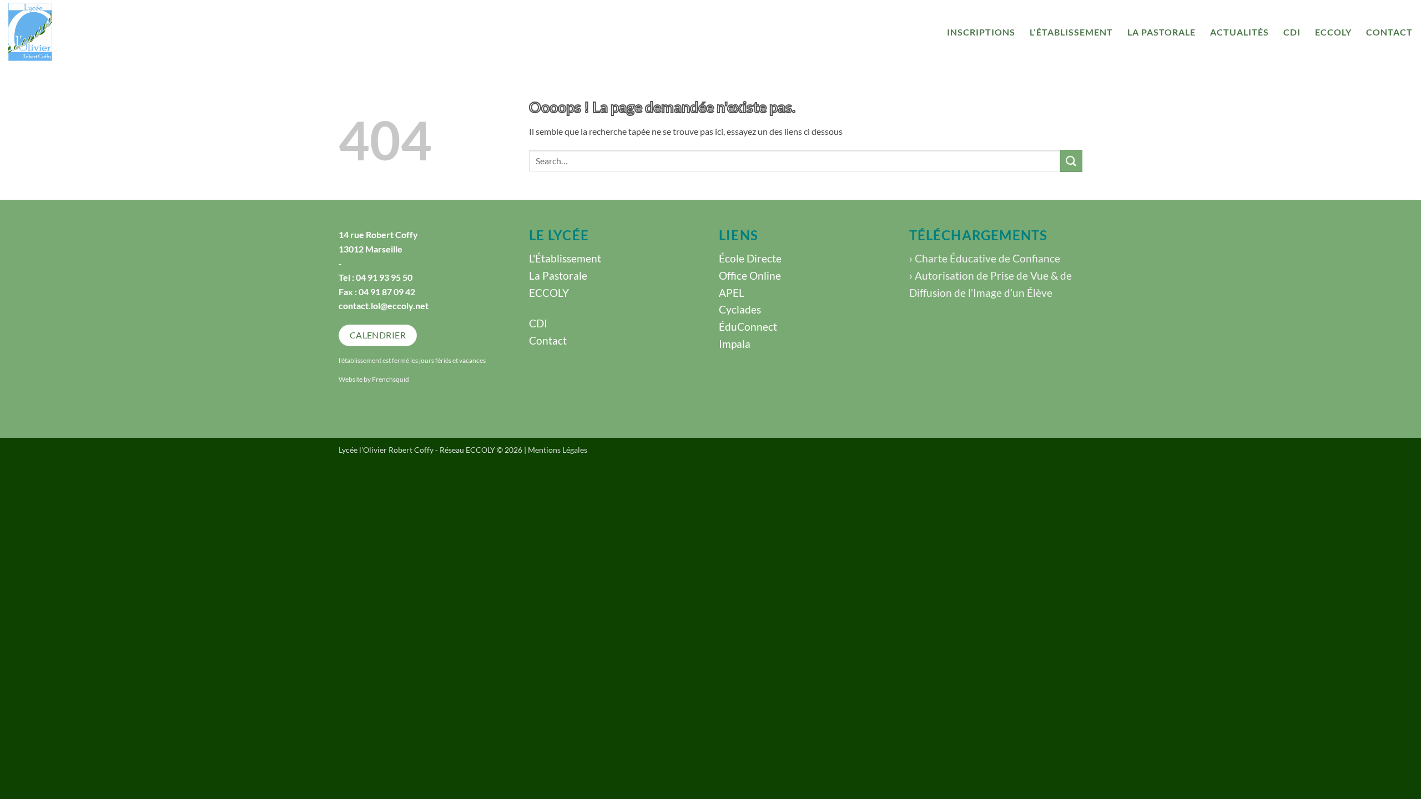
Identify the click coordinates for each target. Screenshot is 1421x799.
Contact (1389, 32)
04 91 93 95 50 (384, 277)
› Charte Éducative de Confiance (984, 258)
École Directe (750, 258)
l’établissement (1071, 32)
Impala (734, 343)
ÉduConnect (748, 326)
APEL (731, 292)
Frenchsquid (390, 379)
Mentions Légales (557, 449)
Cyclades (740, 309)
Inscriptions (981, 32)
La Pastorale (1161, 32)
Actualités (1239, 32)
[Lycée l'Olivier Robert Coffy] (77, 32)
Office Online (750, 275)
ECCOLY (1333, 32)
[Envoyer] (1071, 160)
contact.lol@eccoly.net (384, 305)
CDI (1292, 32)
